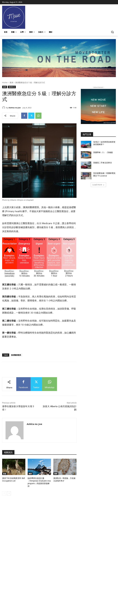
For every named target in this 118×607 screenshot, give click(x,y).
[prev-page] (4, 493)
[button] (112, 32)
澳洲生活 (12, 87)
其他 (4, 474)
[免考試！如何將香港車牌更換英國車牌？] (86, 144)
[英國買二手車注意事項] (86, 165)
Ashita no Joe (15, 107)
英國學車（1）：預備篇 (103, 152)
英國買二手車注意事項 (102, 163)
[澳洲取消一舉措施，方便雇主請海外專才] (65, 467)
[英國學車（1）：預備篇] (86, 155)
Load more (97, 184)
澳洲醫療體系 (16, 355)
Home (5, 82)
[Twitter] (31, 116)
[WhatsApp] (38, 116)
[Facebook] (24, 116)
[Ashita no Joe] (4, 107)
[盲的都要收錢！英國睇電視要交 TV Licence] (86, 175)
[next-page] (9, 493)
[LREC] (98, 123)
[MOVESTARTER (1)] (59, 76)
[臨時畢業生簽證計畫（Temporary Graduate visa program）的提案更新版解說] (39, 467)
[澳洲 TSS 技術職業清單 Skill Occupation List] (13, 467)
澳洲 (11, 82)
